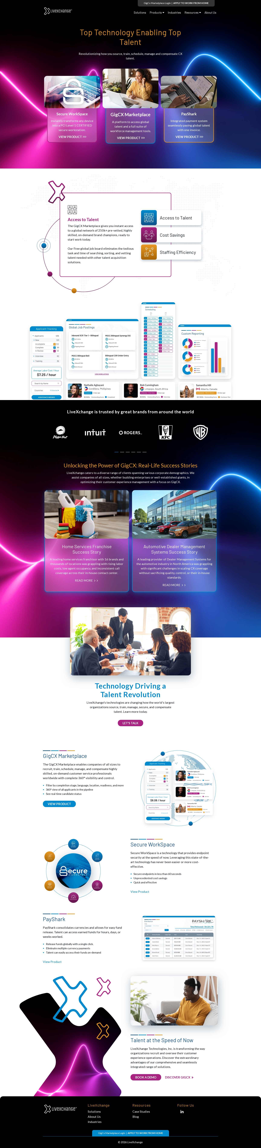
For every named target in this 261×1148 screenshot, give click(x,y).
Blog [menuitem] (135, 1116)
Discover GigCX (178, 1077)
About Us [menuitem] (210, 12)
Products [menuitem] (156, 12)
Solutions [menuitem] (140, 12)
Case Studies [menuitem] (141, 1111)
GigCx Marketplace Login (157, 3)
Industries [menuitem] (174, 12)
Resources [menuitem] (191, 12)
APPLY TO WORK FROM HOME (191, 3)
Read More (84, 580)
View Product (70, 137)
